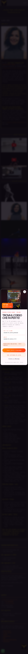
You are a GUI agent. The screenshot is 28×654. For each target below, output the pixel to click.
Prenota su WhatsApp (14, 358)
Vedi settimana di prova (14, 355)
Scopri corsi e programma (14, 350)
